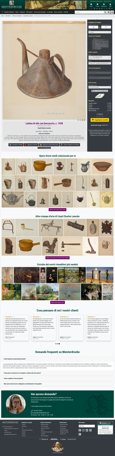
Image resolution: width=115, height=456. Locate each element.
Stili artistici (29, 12)
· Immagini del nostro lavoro (47, 432)
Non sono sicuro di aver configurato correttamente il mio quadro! (23, 384)
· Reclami (23, 434)
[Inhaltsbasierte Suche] (108, 12)
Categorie (22, 12)
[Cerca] (105, 12)
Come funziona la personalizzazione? (15, 359)
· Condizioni (23, 426)
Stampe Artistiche (9, 12)
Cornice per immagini (40, 12)
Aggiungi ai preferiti (31, 144)
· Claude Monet (63, 426)
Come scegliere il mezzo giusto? (13, 378)
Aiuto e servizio (58, 12)
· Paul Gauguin (63, 428)
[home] (2, 12)
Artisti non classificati (16, 16)
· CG (22, 428)
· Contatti (23, 424)
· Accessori (43, 434)
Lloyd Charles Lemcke (28, 16)
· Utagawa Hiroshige (64, 432)
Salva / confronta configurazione (100, 91)
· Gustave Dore (63, 434)
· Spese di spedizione (45, 428)
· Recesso (23, 432)
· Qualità (42, 430)
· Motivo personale (45, 424)
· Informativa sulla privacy (26, 430)
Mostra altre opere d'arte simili (57, 209)
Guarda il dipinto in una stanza (71, 144)
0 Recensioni (47, 147)
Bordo (89, 30)
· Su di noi (23, 435)
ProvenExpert (11, 337)
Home (2, 16)
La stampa (50, 12)
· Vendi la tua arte (44, 426)
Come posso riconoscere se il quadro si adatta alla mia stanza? (22, 373)
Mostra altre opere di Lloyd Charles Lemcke (57, 257)
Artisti (16, 12)
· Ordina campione (44, 435)
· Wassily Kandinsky (64, 430)
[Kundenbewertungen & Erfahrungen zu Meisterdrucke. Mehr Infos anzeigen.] (105, 428)
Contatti (66, 12)
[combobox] (99, 32)
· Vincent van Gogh (64, 424)
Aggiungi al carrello (101, 120)
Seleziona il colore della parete (50, 144)
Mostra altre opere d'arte (57, 302)
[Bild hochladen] (112, 12)
